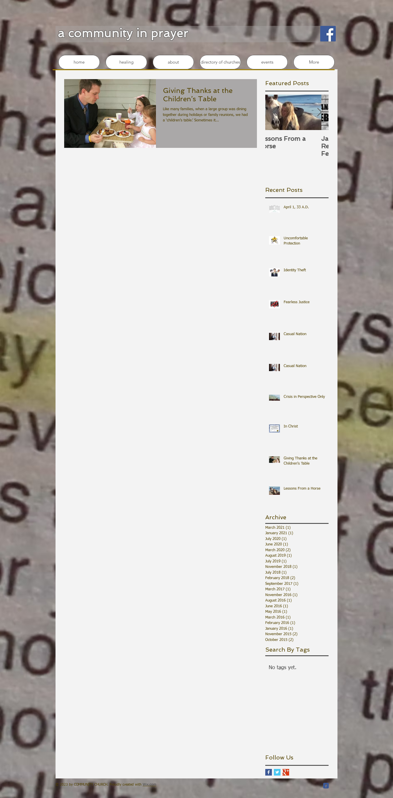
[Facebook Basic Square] (268, 772)
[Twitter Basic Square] (277, 772)
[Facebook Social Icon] (328, 33)
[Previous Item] (274, 112)
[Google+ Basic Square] (286, 772)
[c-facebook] (326, 786)
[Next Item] (319, 112)
